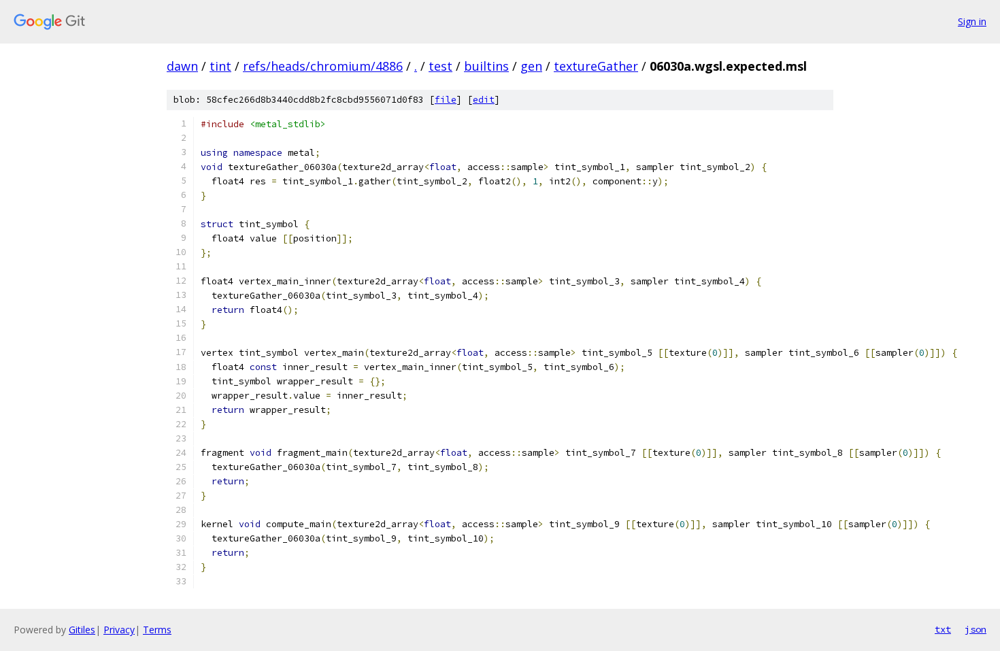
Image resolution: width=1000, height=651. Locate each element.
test (440, 66)
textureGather (596, 66)
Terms (157, 629)
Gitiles (82, 629)
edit (484, 99)
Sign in (972, 21)
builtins (486, 66)
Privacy (119, 629)
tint (220, 66)
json (975, 629)
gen (531, 66)
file (445, 99)
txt (943, 629)
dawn (182, 66)
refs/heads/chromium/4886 (323, 66)
